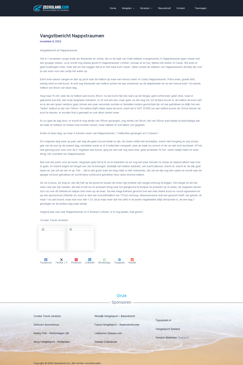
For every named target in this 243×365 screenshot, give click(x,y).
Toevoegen (201, 8)
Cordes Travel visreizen (47, 316)
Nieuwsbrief (164, 8)
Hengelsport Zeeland (168, 329)
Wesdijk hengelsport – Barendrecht (114, 316)
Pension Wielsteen (166, 337)
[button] (133, 8)
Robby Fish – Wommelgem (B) (51, 333)
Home (113, 8)
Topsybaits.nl (163, 320)
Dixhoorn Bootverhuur (46, 324)
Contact (180, 8)
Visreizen (145, 8)
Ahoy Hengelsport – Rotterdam (52, 341)
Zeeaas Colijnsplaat (105, 341)
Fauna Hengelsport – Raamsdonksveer (117, 324)
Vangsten (127, 8)
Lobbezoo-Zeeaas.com (108, 333)
